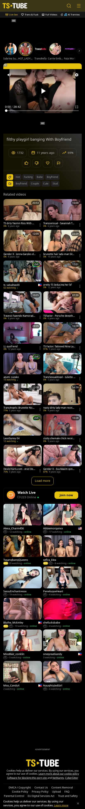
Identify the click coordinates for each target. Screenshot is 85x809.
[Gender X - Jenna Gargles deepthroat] (23, 244)
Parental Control (14, 796)
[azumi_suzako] (23, 367)
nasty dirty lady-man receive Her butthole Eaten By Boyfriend (59, 408)
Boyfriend (21, 183)
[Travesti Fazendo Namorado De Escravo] (23, 305)
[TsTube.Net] (14, 5)
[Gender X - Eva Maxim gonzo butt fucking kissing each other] (62, 459)
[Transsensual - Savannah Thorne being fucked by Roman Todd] (62, 213)
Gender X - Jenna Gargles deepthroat (19, 254)
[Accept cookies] (78, 803)
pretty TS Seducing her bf (57, 285)
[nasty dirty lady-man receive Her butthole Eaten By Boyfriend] (62, 398)
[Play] (42, 91)
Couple (35, 183)
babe (40, 177)
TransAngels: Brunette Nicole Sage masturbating (19, 408)
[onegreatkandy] (62, 644)
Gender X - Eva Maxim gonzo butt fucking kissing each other (59, 469)
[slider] (42, 110)
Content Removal (62, 787)
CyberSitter (71, 778)
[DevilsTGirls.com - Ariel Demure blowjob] (23, 459)
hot (18, 177)
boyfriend (52, 177)
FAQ (67, 791)
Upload (56, 791)
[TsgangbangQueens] (22, 550)
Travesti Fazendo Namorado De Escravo (19, 316)
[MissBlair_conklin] (22, 644)
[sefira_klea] (62, 550)
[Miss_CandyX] (22, 676)
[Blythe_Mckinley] (22, 613)
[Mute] (9, 75)
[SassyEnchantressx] (22, 582)
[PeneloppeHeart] (62, 582)
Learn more (61, 805)
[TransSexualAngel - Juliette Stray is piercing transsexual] (62, 367)
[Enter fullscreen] (76, 107)
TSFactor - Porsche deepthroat (59, 316)
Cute (45, 183)
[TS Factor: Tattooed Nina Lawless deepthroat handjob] (62, 336)
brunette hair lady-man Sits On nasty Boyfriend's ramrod (58, 254)
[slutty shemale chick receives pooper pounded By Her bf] (62, 428)
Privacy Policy (40, 791)
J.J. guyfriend (11, 346)
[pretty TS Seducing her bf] (62, 275)
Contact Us (41, 787)
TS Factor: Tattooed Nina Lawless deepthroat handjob (59, 346)
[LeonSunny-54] (23, 428)
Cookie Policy (20, 791)
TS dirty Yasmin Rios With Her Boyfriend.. (19, 223)
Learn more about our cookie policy (59, 773)
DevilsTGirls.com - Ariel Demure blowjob (19, 469)
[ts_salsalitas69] (23, 275)
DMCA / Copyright (20, 787)
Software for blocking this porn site (27, 778)
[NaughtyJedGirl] (62, 676)
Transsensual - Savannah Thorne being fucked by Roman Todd (59, 223)
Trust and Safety (68, 796)
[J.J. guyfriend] (23, 336)
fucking (28, 177)
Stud (55, 183)
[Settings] (76, 75)
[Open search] (69, 5)
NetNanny (58, 778)
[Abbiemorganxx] (62, 519)
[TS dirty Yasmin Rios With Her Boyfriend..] (23, 213)
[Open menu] (79, 5)
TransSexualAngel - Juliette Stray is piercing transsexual (59, 377)
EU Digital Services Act (41, 796)
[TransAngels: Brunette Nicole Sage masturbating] (23, 398)
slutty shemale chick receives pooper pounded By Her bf (59, 438)
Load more (42, 481)
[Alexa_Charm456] (22, 519)
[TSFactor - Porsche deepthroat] (62, 305)
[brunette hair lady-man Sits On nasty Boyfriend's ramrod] (62, 244)
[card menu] (40, 225)
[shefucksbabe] (62, 613)
